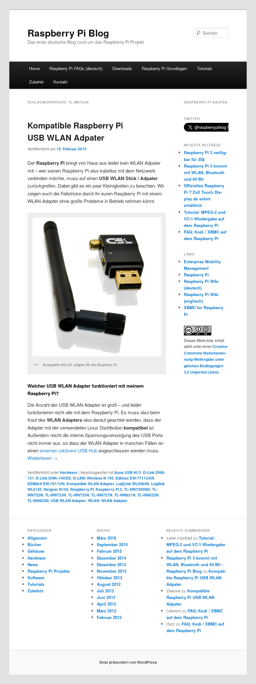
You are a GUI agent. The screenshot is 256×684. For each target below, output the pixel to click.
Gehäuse (35, 551)
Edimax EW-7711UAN (135, 478)
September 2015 (112, 544)
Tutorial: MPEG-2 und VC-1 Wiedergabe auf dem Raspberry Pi (204, 218)
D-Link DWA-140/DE (53, 478)
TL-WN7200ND (137, 489)
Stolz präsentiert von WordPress (128, 662)
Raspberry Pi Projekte (48, 571)
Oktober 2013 (109, 578)
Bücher (34, 544)
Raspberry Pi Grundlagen (164, 68)
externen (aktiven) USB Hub (68, 450)
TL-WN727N (101, 495)
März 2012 (106, 611)
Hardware (68, 472)
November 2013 (111, 571)
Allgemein (37, 538)
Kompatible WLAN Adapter (90, 483)
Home (34, 68)
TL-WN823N (38, 500)
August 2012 (109, 584)
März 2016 (106, 538)
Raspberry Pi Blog (68, 32)
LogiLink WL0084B (132, 483)
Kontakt (60, 82)
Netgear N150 (56, 489)
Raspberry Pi (82, 489)
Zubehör (36, 82)
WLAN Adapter (114, 500)
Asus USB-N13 (127, 472)
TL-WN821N (124, 495)
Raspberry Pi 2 (109, 489)
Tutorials (204, 68)
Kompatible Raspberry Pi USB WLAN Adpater (196, 577)
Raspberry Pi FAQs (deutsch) (75, 68)
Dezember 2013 (111, 564)
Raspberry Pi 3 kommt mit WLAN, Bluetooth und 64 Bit (205, 172)
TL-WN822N (148, 495)
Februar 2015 (109, 551)
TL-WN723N (55, 495)
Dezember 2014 (111, 558)
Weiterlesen (42, 458)
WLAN (93, 500)
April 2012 (106, 604)
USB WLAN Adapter (68, 500)
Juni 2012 (106, 597)
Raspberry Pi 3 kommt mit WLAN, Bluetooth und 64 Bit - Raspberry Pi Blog (194, 564)
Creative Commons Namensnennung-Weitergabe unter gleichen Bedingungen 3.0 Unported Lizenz (206, 359)
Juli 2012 (105, 591)
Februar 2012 (109, 617)
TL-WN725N (78, 495)
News (32, 564)
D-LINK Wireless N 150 (93, 478)
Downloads (122, 68)
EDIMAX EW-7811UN (46, 483)
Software (35, 578)
